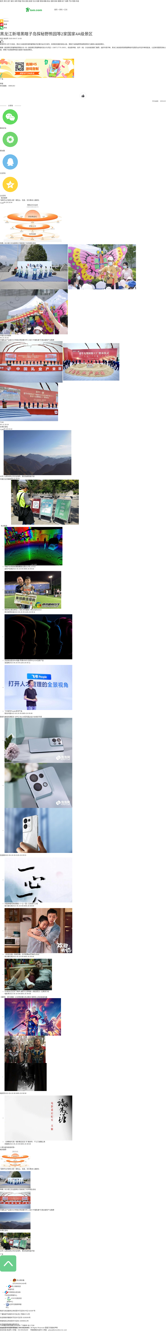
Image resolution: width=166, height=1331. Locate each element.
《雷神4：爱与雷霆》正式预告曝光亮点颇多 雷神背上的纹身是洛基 (23, 997)
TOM (2, 203)
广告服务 (24, 1325)
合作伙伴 (17, 1325)
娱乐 (12, 1)
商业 (48, 1)
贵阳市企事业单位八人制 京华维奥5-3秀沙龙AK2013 (23, 610)
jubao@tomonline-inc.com (57, 1330)
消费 (66, 1)
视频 (52, 1)
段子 (63, 1)
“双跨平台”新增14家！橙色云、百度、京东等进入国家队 (19, 200)
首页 (1, 1)
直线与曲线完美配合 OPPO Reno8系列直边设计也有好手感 (21, 717)
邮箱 (45, 1)
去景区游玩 (4, 427)
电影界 (7, 994)
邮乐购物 (10, 1325)
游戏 (26, 1)
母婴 (37, 1)
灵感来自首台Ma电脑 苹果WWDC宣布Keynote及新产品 (24, 660)
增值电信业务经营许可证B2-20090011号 (14, 1321)
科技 (77, 1)
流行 (8, 1)
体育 (16, 1)
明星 (19, 1)
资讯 (5, 1)
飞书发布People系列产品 (13, 711)
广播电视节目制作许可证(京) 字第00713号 (15, 1314)
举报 (1, 83)
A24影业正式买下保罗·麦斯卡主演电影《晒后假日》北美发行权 (27, 991)
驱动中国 (8, 713)
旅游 (30, 1)
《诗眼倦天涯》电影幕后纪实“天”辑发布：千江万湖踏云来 (25, 1142)
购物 (73, 1)
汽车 (70, 1)
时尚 (23, 1)
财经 (55, 1)
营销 (41, 1)
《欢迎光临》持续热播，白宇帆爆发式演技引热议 (22, 954)
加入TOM (31, 1325)
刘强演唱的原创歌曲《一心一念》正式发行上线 (21, 903)
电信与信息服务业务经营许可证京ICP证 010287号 (17, 1311)
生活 (34, 1)
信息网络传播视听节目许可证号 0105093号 (15, 1317)
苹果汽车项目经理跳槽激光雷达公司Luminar (20, 566)
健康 (59, 1)
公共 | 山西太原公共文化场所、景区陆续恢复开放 (17, 476)
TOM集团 (3, 1325)
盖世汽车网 (8, 569)
